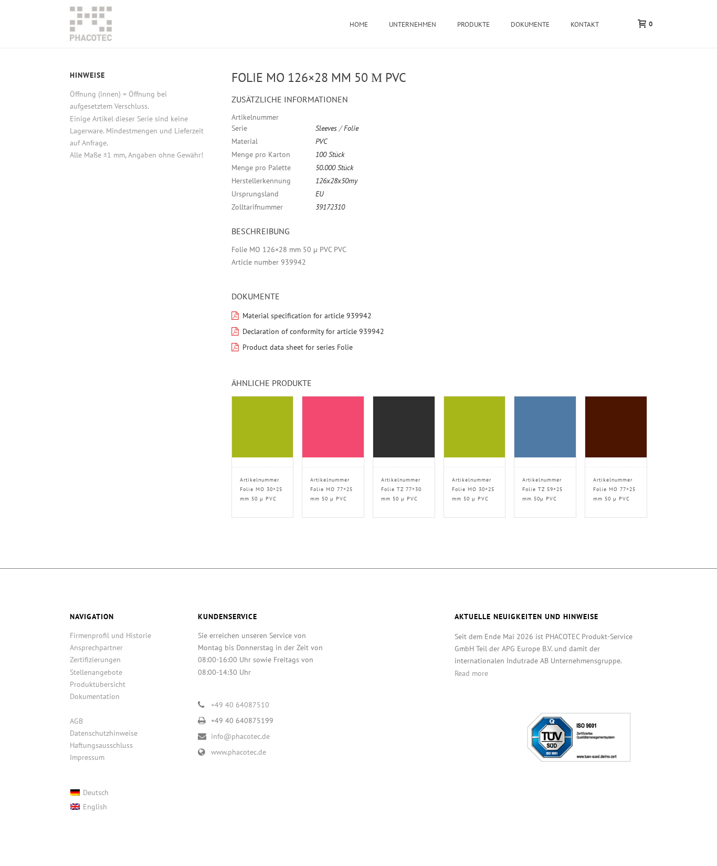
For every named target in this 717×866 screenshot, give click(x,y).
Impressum (87, 757)
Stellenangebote (96, 672)
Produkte (473, 24)
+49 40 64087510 (240, 705)
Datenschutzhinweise (104, 733)
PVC (321, 141)
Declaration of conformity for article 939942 (313, 331)
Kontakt (585, 24)
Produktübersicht (97, 684)
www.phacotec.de (238, 752)
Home (359, 24)
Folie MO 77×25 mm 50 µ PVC (331, 489)
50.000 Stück (334, 167)
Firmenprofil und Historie (110, 635)
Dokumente (530, 24)
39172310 (330, 207)
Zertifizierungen (95, 659)
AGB (76, 721)
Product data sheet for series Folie (297, 347)
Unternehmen (412, 24)
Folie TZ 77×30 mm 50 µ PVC (401, 489)
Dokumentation (95, 696)
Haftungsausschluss (101, 745)
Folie (351, 128)
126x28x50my (336, 180)
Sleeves (326, 128)
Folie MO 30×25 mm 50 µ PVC (261, 489)
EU (319, 194)
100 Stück (329, 154)
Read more (471, 673)
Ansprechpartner (96, 647)
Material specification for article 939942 (307, 315)
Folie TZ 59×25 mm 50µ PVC (542, 489)
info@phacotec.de (240, 736)
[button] (627, 114)
